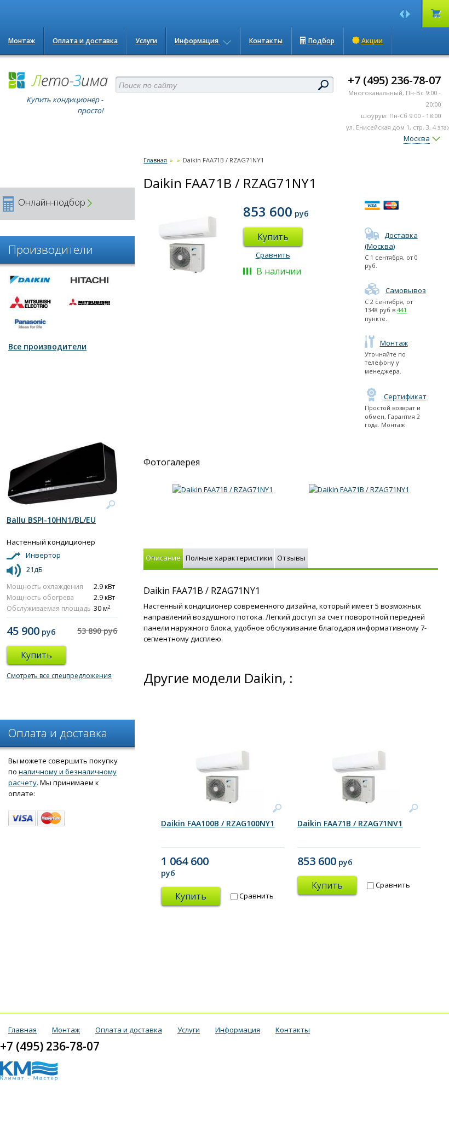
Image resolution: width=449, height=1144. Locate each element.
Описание (163, 558)
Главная (155, 160)
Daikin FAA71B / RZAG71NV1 (349, 823)
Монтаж (21, 40)
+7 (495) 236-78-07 (394, 80)
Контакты (266, 40)
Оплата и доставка (85, 40)
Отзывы (291, 558)
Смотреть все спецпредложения (59, 675)
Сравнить (273, 255)
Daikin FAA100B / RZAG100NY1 (217, 823)
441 (402, 310)
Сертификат (405, 396)
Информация (197, 40)
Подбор (321, 40)
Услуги (146, 40)
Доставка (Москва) (391, 240)
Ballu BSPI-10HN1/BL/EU (51, 520)
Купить (273, 237)
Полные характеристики (229, 558)
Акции (372, 40)
